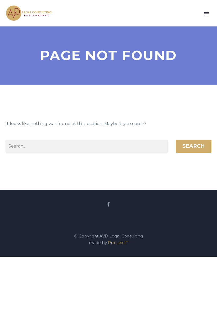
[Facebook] (108, 204)
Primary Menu (206, 14)
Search (193, 146)
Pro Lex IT (118, 242)
